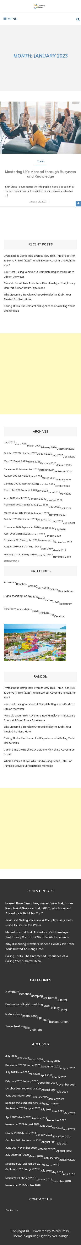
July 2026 (9, 442)
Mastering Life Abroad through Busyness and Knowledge (40, 173)
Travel (40, 161)
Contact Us (11, 1210)
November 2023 (46, 484)
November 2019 (30, 540)
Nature (49, 600)
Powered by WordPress (51, 1231)
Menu (12, 19)
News (56, 601)
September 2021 (28, 519)
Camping (32, 586)
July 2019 (24, 546)
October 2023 (62, 486)
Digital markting (13, 595)
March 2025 (33, 461)
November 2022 (13, 504)
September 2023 (13, 490)
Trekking (44, 612)
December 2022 (53, 500)
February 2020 (37, 534)
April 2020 (10, 533)
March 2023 (22, 498)
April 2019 (47, 548)
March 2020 (22, 533)
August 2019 (11, 546)
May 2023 (65, 493)
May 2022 (54, 506)
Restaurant (65, 603)
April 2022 (65, 508)
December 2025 (65, 448)
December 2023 (28, 483)
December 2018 (44, 555)
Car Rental (43, 587)
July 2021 (57, 521)
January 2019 (28, 554)
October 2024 (46, 469)
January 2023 (37, 498)
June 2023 (54, 492)
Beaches (21, 584)
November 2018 (62, 556)
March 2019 (59, 550)
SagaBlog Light (35, 1236)
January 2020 (53, 535)
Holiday (33, 596)
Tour (11, 608)
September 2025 (28, 453)
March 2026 (34, 445)
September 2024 (63, 471)
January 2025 (64, 465)
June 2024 (36, 476)
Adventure (10, 582)
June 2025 (69, 456)
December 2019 (12, 540)
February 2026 (49, 447)
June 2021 (69, 522)
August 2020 (47, 527)
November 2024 (30, 469)
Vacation (59, 616)
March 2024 (48, 477)
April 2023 (10, 498)
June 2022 (42, 505)
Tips (6, 608)
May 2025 (9, 461)
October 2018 (11, 560)
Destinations (65, 591)
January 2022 (41, 513)
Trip (51, 614)
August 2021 (44, 519)
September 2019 (63, 542)
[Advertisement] (40, 373)
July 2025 (57, 455)
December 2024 (12, 469)
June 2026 (21, 444)
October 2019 (46, 540)
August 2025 (44, 453)
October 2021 (11, 519)
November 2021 (58, 514)
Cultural (53, 589)
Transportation (23, 609)
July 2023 (42, 490)
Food (26, 595)
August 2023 (29, 490)
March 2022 (10, 512)
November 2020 (13, 527)
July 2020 (60, 529)
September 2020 (31, 527)
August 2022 (29, 504)
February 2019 (12, 554)
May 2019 (35, 547)
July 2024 (24, 475)
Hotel (41, 598)
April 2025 (21, 461)
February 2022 (25, 512)
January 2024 (12, 483)
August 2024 (11, 475)
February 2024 (63, 479)
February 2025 (48, 463)
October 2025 (11, 453)
